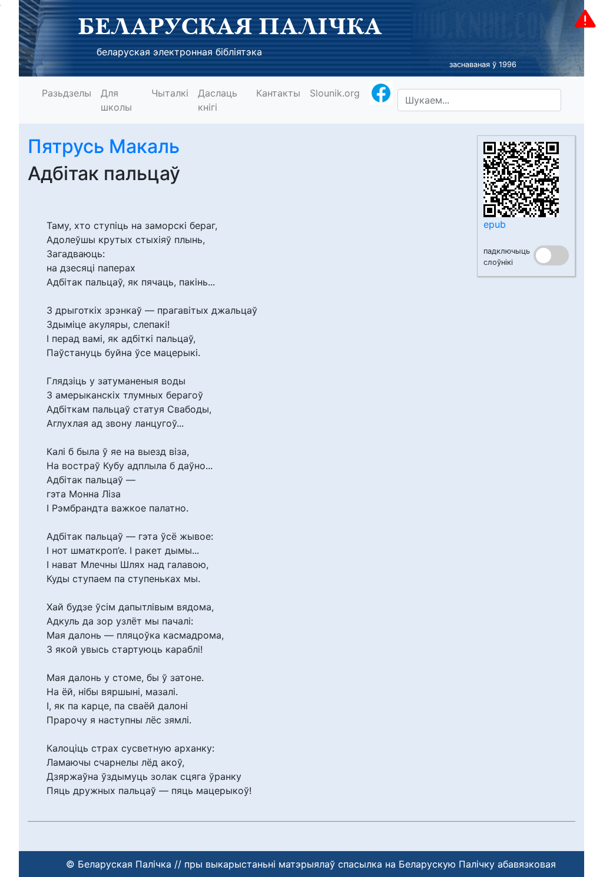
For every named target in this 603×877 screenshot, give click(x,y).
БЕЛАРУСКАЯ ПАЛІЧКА (230, 26)
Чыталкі (169, 93)
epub (494, 224)
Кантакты (278, 93)
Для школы (116, 100)
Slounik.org (335, 93)
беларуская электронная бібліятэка (179, 52)
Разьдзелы (66, 93)
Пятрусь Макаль (104, 146)
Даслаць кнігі (217, 100)
